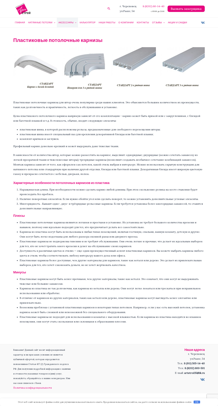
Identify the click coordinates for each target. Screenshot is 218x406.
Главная (20, 22)
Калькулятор (87, 22)
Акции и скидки (177, 22)
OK (196, 402)
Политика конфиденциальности (32, 387)
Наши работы (107, 22)
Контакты (143, 22)
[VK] (203, 23)
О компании (126, 22)
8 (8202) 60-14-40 (153, 6)
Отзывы (157, 22)
